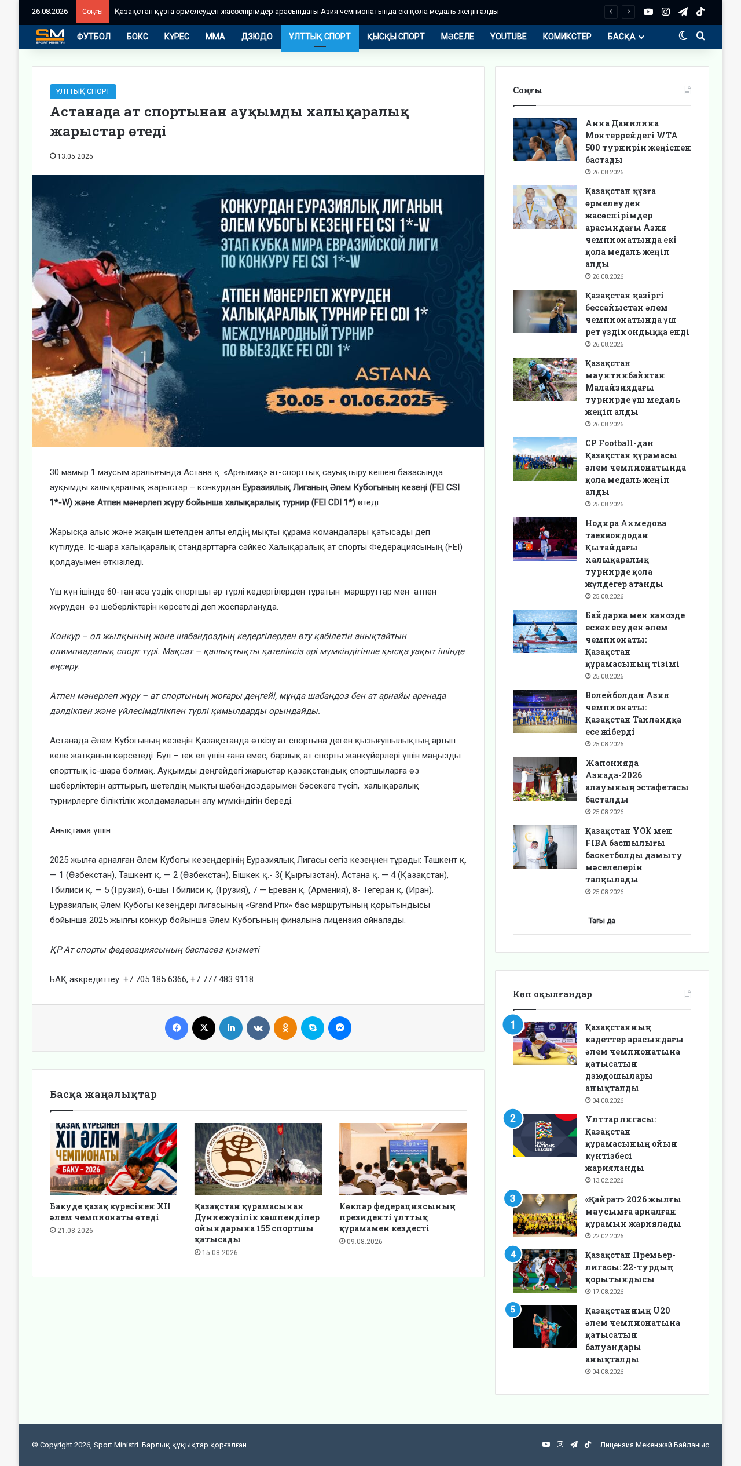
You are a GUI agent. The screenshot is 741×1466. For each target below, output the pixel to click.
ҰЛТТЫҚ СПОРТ (320, 36)
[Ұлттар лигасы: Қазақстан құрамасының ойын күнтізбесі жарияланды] (545, 1135)
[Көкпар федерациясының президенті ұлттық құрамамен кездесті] (403, 1159)
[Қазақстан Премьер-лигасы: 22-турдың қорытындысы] (545, 1271)
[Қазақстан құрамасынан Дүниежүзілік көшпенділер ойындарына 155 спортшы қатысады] (258, 1159)
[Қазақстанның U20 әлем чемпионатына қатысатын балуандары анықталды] (545, 1326)
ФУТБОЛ (94, 36)
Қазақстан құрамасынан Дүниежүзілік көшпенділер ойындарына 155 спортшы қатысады (257, 1223)
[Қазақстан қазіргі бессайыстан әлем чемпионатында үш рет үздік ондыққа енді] (545, 311)
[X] (203, 1028)
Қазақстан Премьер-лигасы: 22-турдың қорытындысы (630, 1267)
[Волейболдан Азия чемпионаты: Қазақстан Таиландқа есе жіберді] (545, 711)
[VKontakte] (258, 1028)
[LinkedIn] (231, 1028)
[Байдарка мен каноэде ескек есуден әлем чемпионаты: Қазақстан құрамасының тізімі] (545, 631)
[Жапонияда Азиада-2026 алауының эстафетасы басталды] (545, 779)
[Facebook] (176, 1028)
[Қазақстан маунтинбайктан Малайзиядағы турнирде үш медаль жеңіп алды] (545, 379)
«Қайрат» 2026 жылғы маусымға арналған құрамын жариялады (633, 1211)
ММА (215, 36)
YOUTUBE (508, 36)
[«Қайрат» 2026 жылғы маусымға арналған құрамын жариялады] (545, 1215)
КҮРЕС (176, 36)
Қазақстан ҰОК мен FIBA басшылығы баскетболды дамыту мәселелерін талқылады (634, 855)
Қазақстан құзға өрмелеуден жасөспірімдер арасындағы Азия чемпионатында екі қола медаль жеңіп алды (307, 11)
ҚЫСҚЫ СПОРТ (396, 36)
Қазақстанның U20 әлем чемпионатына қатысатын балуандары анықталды (632, 1335)
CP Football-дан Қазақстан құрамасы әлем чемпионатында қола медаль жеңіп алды (635, 467)
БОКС (137, 36)
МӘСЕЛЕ (457, 36)
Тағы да (602, 920)
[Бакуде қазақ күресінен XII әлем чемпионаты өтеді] (113, 1159)
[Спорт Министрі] (50, 36)
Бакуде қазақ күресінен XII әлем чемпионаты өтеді (110, 1212)
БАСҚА (622, 36)
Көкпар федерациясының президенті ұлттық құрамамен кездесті (397, 1217)
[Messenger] (339, 1028)
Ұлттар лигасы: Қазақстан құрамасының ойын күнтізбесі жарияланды (631, 1143)
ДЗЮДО (257, 36)
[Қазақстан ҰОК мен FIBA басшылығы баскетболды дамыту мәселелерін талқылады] (545, 847)
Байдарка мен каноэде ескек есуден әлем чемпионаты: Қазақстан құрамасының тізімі (635, 639)
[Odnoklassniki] (285, 1028)
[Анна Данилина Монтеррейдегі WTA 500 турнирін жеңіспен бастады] (545, 139)
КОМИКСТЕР (567, 36)
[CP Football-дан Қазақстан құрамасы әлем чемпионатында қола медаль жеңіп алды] (545, 459)
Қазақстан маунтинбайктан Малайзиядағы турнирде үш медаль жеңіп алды (632, 387)
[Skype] (312, 1028)
